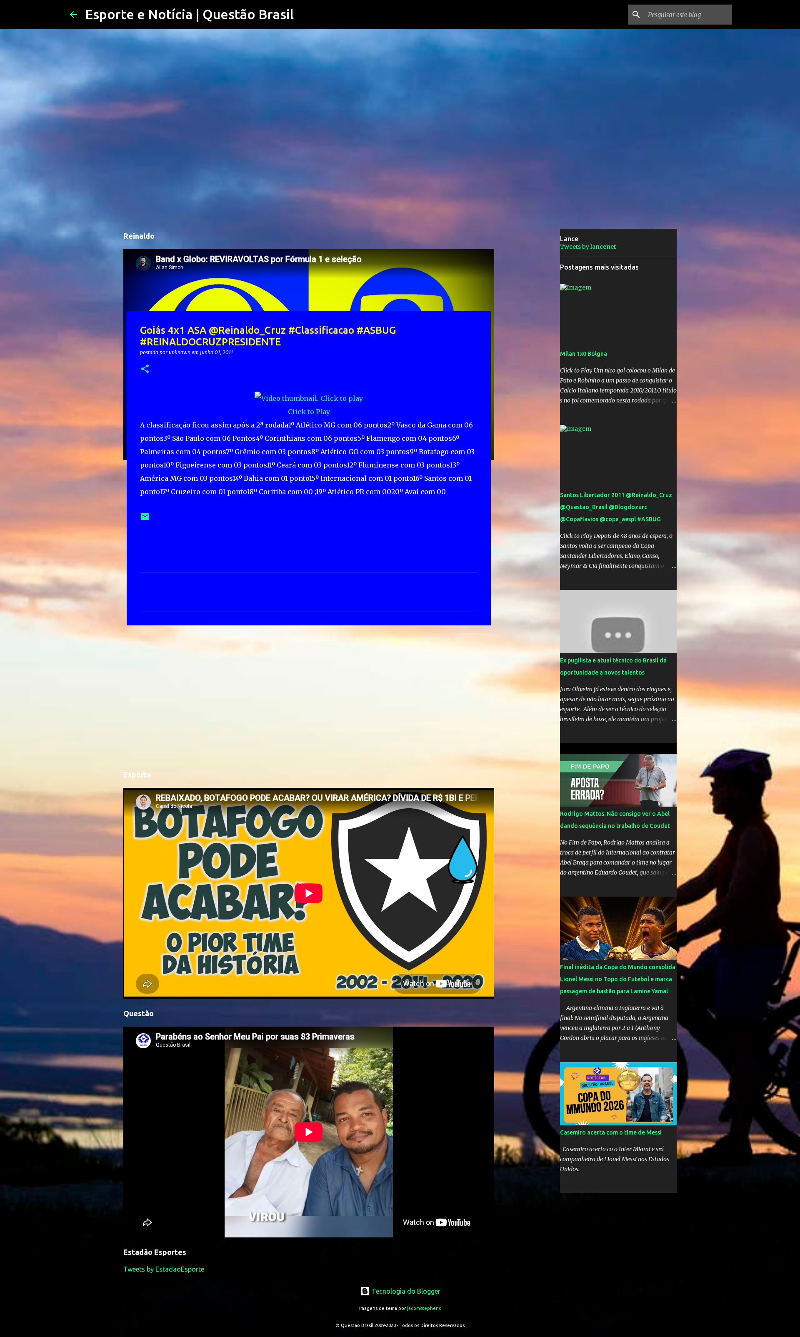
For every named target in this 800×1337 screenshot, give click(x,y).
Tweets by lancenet (588, 246)
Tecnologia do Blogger (405, 1291)
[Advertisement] (308, 696)
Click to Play (309, 411)
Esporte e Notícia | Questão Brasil (189, 14)
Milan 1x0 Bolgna (583, 353)
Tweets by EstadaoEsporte (163, 1269)
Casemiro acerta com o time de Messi (611, 1132)
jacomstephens (424, 1308)
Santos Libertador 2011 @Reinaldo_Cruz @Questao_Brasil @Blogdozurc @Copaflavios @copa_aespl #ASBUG (616, 507)
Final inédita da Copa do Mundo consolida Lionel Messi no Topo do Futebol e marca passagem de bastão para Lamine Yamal (617, 979)
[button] (145, 369)
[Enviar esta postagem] (145, 519)
